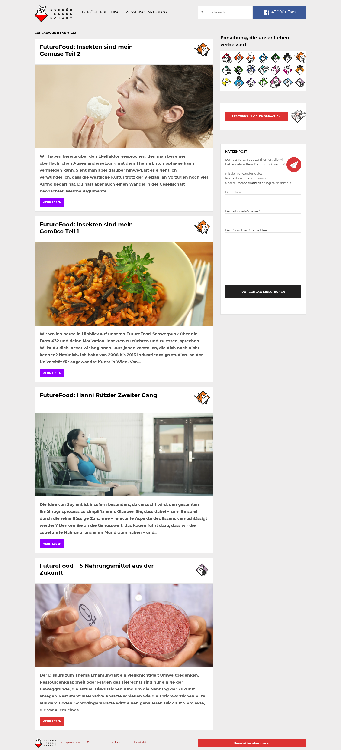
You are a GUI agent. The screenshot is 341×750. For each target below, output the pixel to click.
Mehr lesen (51, 202)
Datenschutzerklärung (253, 183)
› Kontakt (139, 742)
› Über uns (119, 742)
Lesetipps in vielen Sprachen (256, 116)
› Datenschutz (95, 742)
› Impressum (70, 742)
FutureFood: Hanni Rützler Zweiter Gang (98, 395)
